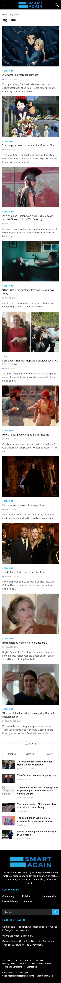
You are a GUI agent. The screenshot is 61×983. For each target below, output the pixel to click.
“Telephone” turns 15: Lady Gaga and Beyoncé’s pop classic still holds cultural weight (37, 790)
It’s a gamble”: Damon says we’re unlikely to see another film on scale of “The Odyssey (27, 217)
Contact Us (32, 966)
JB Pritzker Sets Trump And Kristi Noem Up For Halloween (35, 763)
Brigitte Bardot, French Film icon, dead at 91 (25, 642)
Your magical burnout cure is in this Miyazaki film (28, 145)
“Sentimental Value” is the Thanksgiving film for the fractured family (29, 714)
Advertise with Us (23, 960)
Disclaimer (41, 960)
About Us (6, 960)
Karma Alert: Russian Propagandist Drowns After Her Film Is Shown (30, 362)
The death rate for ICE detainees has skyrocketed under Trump (36, 806)
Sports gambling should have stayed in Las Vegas (37, 833)
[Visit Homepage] (30, 5)
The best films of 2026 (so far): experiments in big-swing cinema (35, 819)
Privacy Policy (8, 963)
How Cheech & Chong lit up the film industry (25, 434)
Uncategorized (49, 896)
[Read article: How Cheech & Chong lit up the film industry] (30, 405)
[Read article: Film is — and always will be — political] (30, 476)
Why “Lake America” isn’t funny (17, 935)
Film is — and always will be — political (23, 505)
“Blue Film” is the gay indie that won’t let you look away (28, 291)
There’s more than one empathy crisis (37, 775)
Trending (7, 356)
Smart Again (23, 972)
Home (5, 14)
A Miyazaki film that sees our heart (20, 75)
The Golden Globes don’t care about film (23, 572)
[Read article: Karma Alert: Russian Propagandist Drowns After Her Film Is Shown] (30, 331)
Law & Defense (10, 900)
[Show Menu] (3, 4)
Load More (30, 743)
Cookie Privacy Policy (41, 963)
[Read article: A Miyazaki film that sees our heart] (30, 46)
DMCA (23, 963)
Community (8, 71)
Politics (26, 896)
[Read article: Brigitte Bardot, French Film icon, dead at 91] (30, 614)
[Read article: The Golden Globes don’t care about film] (30, 543)
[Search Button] (57, 4)
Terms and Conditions (12, 966)
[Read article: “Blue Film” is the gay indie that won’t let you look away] (30, 261)
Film (17, 14)
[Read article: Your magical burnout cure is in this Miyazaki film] (30, 116)
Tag (11, 14)
